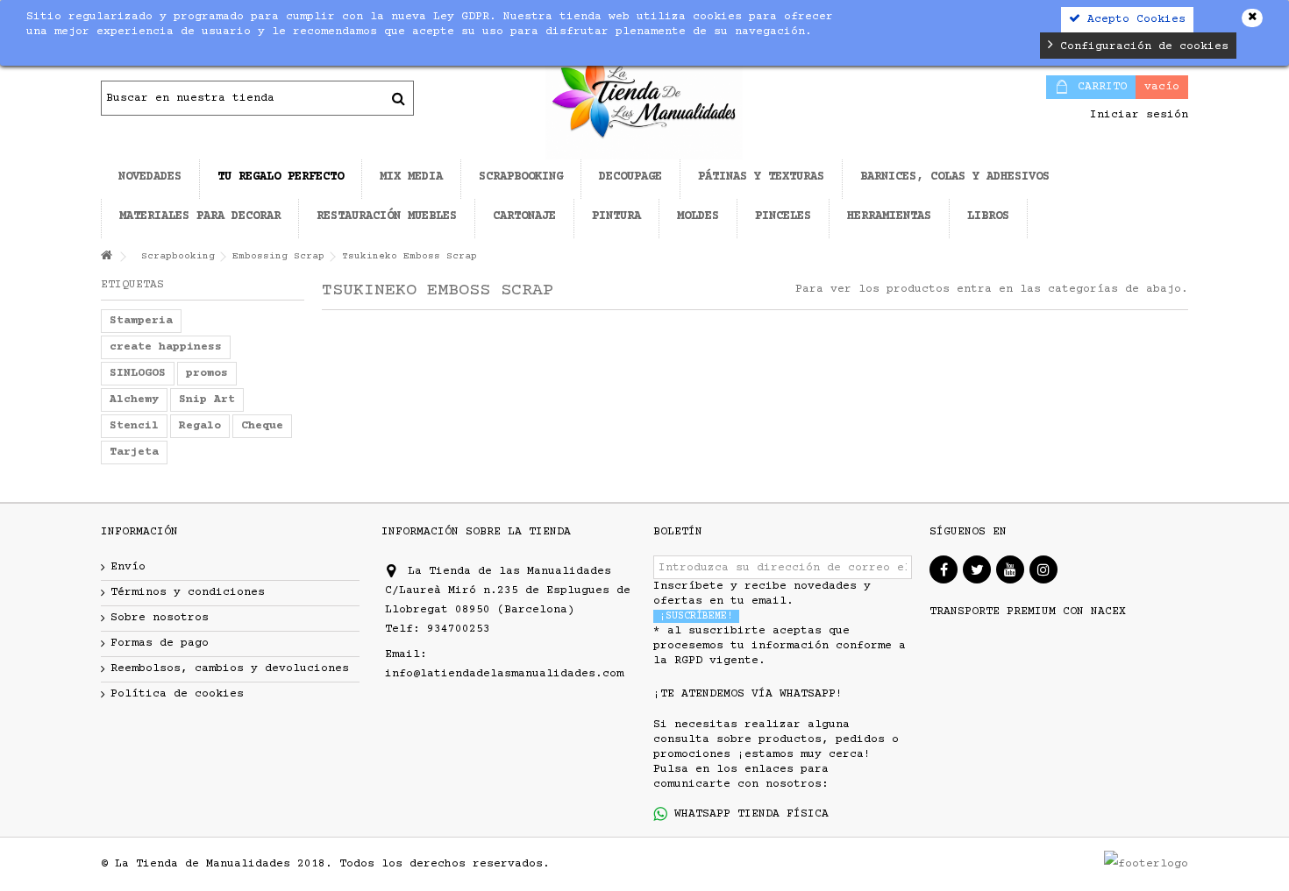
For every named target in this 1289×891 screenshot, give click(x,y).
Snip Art (207, 399)
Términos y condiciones (187, 592)
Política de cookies (177, 694)
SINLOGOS (138, 373)
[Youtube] (1010, 569)
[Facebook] (943, 569)
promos (207, 373)
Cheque (262, 426)
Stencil (134, 426)
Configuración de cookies (1140, 46)
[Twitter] (977, 569)
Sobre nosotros (159, 618)
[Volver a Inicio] (106, 257)
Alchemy (134, 399)
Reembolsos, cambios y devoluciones (229, 668)
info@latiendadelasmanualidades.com (504, 674)
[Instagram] (1043, 569)
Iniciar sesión (1135, 115)
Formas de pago (159, 643)
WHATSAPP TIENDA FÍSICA (748, 814)
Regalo (200, 426)
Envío (128, 567)
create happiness (166, 347)
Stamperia (141, 321)
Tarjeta (134, 452)
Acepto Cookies (1133, 19)
